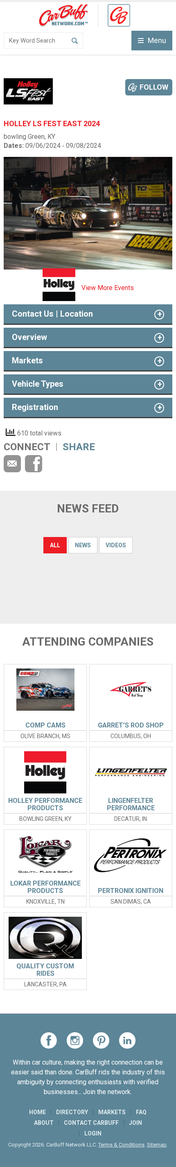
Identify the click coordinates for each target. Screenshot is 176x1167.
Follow (154, 87)
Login (93, 1133)
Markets (112, 1112)
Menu (157, 40)
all (55, 545)
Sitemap (157, 1145)
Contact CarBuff (91, 1123)
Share (79, 447)
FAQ (141, 1112)
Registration (35, 407)
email (12, 463)
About (44, 1123)
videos (116, 545)
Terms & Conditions (121, 1145)
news (83, 545)
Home (37, 1112)
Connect (27, 447)
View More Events (107, 288)
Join (135, 1123)
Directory (72, 1112)
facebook (33, 463)
